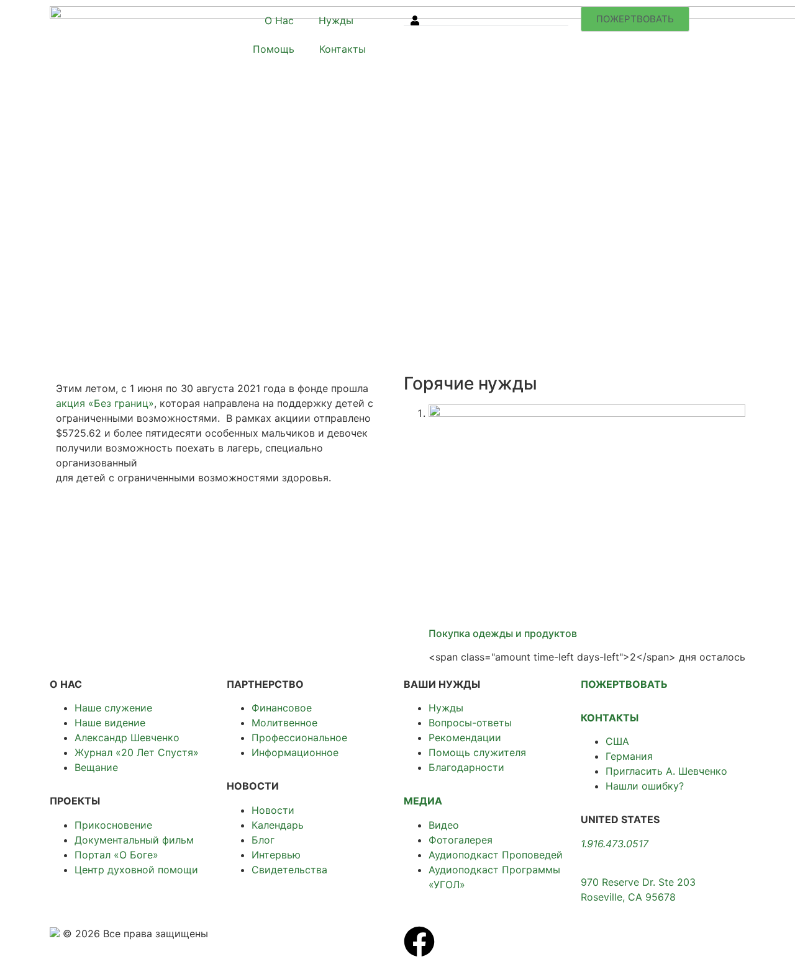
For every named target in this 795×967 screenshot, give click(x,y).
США (617, 741)
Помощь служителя (477, 752)
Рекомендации (465, 737)
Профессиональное (299, 737)
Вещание (96, 767)
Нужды (336, 20)
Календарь (278, 825)
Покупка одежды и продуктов (503, 633)
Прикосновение (113, 825)
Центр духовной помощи (136, 869)
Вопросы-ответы (470, 722)
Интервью (276, 855)
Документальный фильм (134, 840)
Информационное (295, 752)
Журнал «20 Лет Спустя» (137, 752)
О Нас (279, 20)
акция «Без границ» (105, 403)
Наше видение (110, 722)
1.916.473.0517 (614, 843)
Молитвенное (284, 722)
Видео (444, 825)
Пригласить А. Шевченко (666, 771)
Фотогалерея (461, 840)
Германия (629, 756)
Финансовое (282, 708)
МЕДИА (423, 801)
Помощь (273, 49)
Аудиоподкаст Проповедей (496, 855)
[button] (486, 15)
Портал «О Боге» (116, 855)
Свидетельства (289, 869)
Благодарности (466, 767)
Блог (263, 840)
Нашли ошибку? (645, 786)
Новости (273, 810)
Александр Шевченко (127, 737)
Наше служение (113, 708)
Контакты (342, 49)
